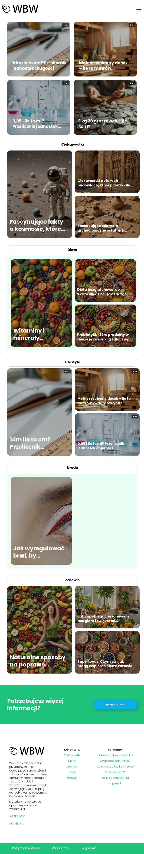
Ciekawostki (72, 144)
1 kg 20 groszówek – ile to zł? (103, 123)
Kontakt (16, 823)
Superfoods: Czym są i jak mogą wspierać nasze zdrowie (104, 663)
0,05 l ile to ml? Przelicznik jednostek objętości (35, 123)
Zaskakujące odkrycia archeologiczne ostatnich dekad (100, 228)
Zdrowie (72, 580)
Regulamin (89, 848)
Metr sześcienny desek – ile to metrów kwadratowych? (103, 65)
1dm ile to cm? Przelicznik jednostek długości (39, 65)
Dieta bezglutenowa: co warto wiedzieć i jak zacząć (102, 291)
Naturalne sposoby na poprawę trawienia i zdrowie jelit (38, 661)
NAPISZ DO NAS (115, 704)
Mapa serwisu (61, 848)
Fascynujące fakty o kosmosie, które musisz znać (36, 225)
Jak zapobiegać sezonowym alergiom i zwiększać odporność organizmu (103, 618)
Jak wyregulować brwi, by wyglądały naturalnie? (38, 552)
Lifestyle (72, 362)
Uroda (72, 467)
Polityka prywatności (26, 848)
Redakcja (17, 816)
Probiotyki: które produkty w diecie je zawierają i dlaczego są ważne (103, 337)
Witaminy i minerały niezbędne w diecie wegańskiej (39, 334)
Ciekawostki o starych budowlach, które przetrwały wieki (103, 183)
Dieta (72, 249)
